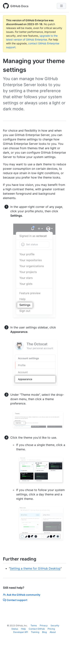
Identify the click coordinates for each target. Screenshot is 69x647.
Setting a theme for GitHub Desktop (35, 568)
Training (35, 632)
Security (55, 625)
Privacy (44, 625)
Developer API (20, 632)
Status (14, 628)
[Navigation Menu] (61, 6)
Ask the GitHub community (23, 594)
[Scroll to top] (61, 639)
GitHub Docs (19, 6)
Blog (44, 632)
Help (23, 628)
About (53, 632)
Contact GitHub (37, 628)
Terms (34, 625)
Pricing (51, 628)
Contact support (17, 600)
